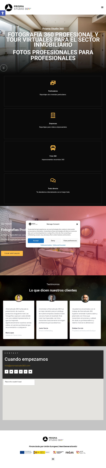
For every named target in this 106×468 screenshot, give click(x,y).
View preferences (70, 241)
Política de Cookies (46, 245)
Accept (36, 241)
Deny (53, 241)
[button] (77, 224)
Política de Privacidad (59, 245)
